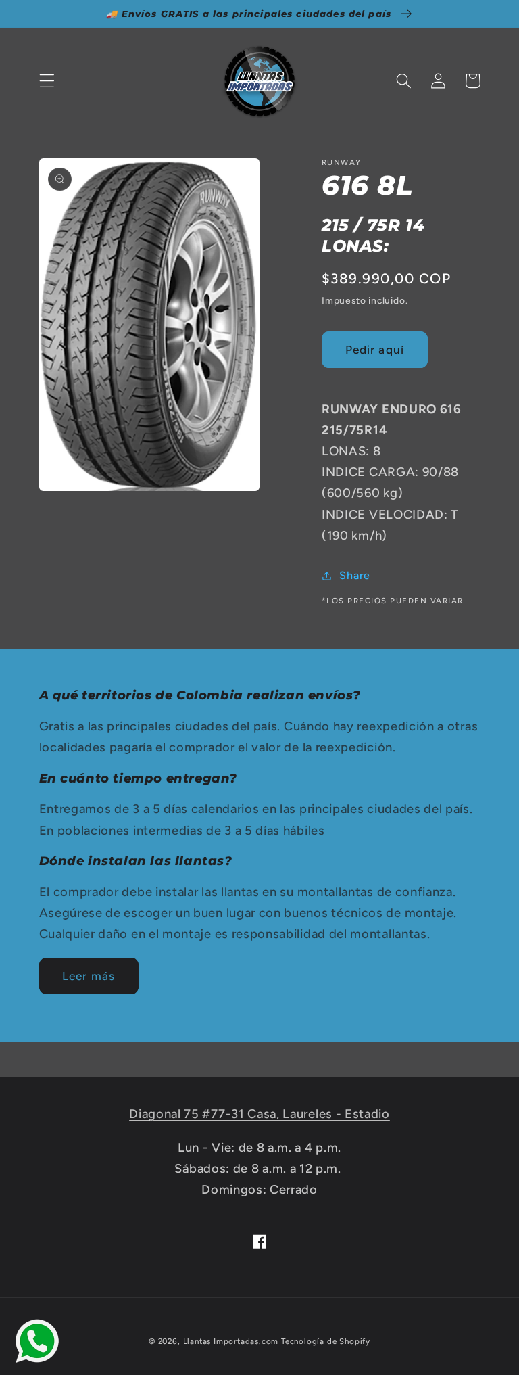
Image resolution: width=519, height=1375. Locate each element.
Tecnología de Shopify (325, 1341)
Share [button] (354, 575)
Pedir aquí (375, 349)
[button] (47, 81)
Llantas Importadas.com (231, 1341)
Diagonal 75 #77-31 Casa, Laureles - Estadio (259, 1113)
